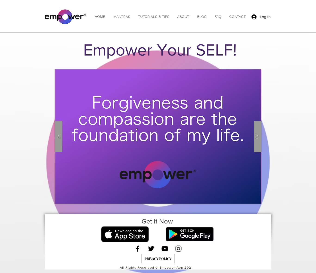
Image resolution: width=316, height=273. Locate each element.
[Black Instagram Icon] (178, 249)
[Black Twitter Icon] (151, 249)
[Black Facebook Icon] (137, 249)
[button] (121, 16)
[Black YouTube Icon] (165, 249)
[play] (248, 73)
